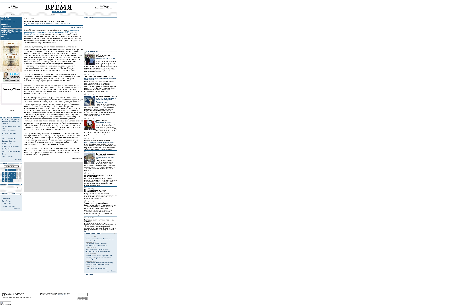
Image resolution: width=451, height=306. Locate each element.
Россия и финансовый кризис (11, 151)
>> (103, 71)
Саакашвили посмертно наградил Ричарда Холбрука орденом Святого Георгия (99, 263)
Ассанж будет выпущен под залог (97, 268)
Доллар (4, 154)
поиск (54, 14)
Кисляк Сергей (6, 203)
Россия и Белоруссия (8, 138)
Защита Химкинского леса (10, 146)
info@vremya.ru (63, 295)
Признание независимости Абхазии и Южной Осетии (10, 120)
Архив (13, 14)
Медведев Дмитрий (8, 206)
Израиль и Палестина (9, 141)
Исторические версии (9, 133)
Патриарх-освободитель (106, 96)
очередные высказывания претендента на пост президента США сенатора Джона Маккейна (51, 32)
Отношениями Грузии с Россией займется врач (98, 176)
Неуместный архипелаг (105, 154)
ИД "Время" (104, 6)
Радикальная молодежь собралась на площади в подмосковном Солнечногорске (100, 239)
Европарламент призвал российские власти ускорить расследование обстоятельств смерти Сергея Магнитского (100, 257)
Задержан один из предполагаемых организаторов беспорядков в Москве (98, 250)
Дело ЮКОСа (6, 143)
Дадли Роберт (6, 201)
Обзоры (11, 110)
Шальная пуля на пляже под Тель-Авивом (99, 220)
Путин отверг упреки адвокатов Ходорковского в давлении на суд (96, 244)
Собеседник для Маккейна (102, 56)
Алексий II (5, 196)
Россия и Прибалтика (9, 131)
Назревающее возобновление (97, 140)
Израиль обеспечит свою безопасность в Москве (95, 190)
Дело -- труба (101, 121)
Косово (4, 136)
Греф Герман (6, 198)
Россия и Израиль (7, 156)
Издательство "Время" (103, 8)
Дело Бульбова (6, 149)
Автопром (5, 124)
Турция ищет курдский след (96, 203)
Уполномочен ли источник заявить (99, 76)
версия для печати (77, 27)
